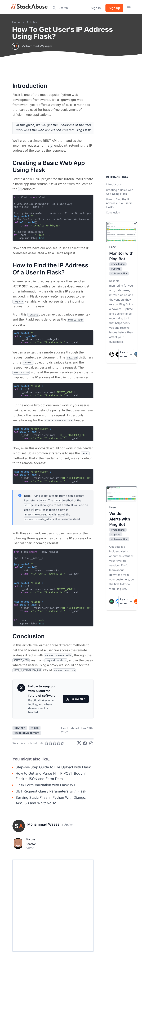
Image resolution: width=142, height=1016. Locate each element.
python (19, 727)
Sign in (96, 8)
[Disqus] (53, 905)
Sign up (114, 8)
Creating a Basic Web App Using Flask (119, 192)
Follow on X (78, 698)
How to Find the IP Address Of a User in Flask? (119, 203)
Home (16, 22)
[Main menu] (129, 6)
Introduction (114, 184)
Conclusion (113, 212)
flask (35, 727)
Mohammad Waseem (36, 46)
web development (26, 732)
